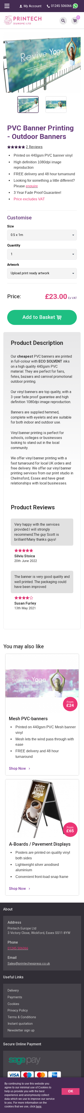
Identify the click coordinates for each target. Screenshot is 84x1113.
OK (70, 1091)
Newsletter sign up (21, 1030)
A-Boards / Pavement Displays (29, 782)
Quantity (13, 245)
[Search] (63, 20)
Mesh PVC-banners (20, 656)
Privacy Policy (18, 1010)
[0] (75, 20)
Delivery (13, 990)
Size (10, 226)
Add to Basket (39, 317)
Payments (15, 997)
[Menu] (7, 6)
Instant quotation (20, 1024)
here (38, 1106)
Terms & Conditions (22, 1017)
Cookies (13, 1004)
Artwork (13, 265)
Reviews (34, 147)
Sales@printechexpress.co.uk (29, 964)
